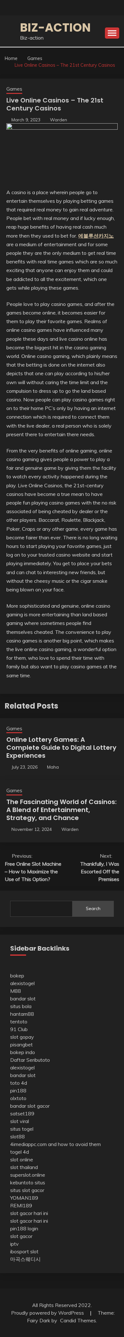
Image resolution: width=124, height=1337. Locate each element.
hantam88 (22, 1014)
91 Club (19, 1029)
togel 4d (19, 1152)
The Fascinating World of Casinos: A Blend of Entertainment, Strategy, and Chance (61, 809)
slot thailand (24, 1167)
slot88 (17, 1136)
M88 (15, 991)
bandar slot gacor (30, 1106)
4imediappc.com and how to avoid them (55, 1144)
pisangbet (21, 1044)
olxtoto (18, 1098)
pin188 (18, 1090)
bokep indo (22, 1052)
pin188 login (24, 1228)
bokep (17, 975)
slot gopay (22, 1037)
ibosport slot (24, 1251)
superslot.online (27, 1175)
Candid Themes (78, 1320)
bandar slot (23, 998)
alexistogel (22, 983)
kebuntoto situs (27, 1182)
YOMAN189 (24, 1198)
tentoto (18, 1021)
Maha (53, 767)
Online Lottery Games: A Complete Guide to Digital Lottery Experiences (61, 747)
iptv (14, 1244)
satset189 (22, 1113)
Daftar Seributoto (30, 1060)
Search (93, 908)
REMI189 (21, 1205)
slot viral (19, 1121)
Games (14, 89)
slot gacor (21, 1236)
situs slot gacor (27, 1190)
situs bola (20, 1006)
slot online (21, 1159)
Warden (58, 120)
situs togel (21, 1129)
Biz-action (55, 27)
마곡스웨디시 (25, 1259)
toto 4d (18, 1083)
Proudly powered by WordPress (48, 1313)
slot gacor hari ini (29, 1213)
